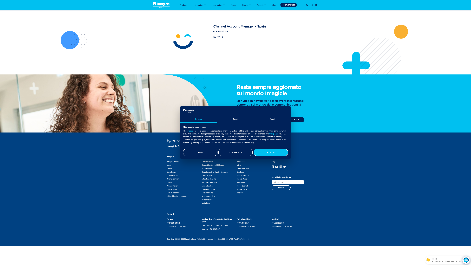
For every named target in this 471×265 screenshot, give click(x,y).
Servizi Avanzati (243, 175)
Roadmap (240, 172)
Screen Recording (208, 196)
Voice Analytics (207, 200)
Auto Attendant (207, 186)
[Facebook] (273, 167)
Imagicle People (173, 161)
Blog (273, 161)
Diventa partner (173, 179)
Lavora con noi (172, 175)
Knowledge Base (243, 168)
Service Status (242, 189)
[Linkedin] (281, 167)
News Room (171, 172)
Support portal (242, 186)
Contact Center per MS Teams (213, 165)
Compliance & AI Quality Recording (215, 172)
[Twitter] (284, 167)
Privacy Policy (172, 186)
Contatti (170, 182)
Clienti (169, 168)
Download (240, 161)
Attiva (239, 165)
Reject (200, 152)
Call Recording (207, 193)
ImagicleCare (242, 179)
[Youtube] (277, 167)
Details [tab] (236, 119)
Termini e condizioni (174, 193)
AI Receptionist (207, 168)
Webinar (240, 193)
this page (273, 134)
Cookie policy (172, 189)
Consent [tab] (198, 119)
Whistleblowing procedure (177, 196)
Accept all (271, 152)
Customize (234, 152)
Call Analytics (207, 175)
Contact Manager (208, 189)
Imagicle (191, 131)
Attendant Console (209, 179)
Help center (241, 182)
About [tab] (272, 119)
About (169, 165)
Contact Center (207, 161)
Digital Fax (206, 203)
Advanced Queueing (209, 182)
